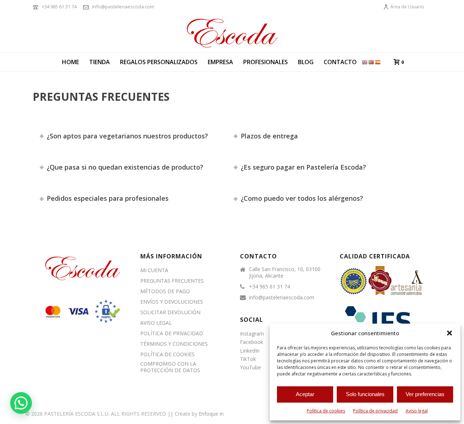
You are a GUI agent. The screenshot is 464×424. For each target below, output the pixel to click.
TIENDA (99, 62)
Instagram (252, 333)
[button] (449, 333)
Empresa (220, 62)
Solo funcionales (365, 394)
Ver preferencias (425, 394)
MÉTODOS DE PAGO (165, 291)
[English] (365, 61)
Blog (306, 62)
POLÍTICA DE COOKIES (167, 354)
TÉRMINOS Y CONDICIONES (174, 344)
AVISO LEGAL (156, 323)
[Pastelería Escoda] (232, 33)
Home (70, 62)
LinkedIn (250, 350)
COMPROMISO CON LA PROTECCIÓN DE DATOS (170, 367)
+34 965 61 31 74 (59, 6)
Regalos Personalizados (159, 62)
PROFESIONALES (265, 62)
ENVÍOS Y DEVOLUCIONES (171, 302)
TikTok (248, 359)
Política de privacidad (375, 411)
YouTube (250, 367)
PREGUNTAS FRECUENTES (172, 281)
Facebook (251, 341)
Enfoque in (211, 413)
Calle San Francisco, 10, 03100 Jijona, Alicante (284, 272)
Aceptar (305, 394)
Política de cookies (326, 411)
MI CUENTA (154, 270)
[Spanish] (378, 61)
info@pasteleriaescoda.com (123, 6)
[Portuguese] (371, 61)
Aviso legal (417, 411)
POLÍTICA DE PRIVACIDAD (171, 333)
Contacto (340, 62)
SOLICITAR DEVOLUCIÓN (170, 312)
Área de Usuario (407, 7)
